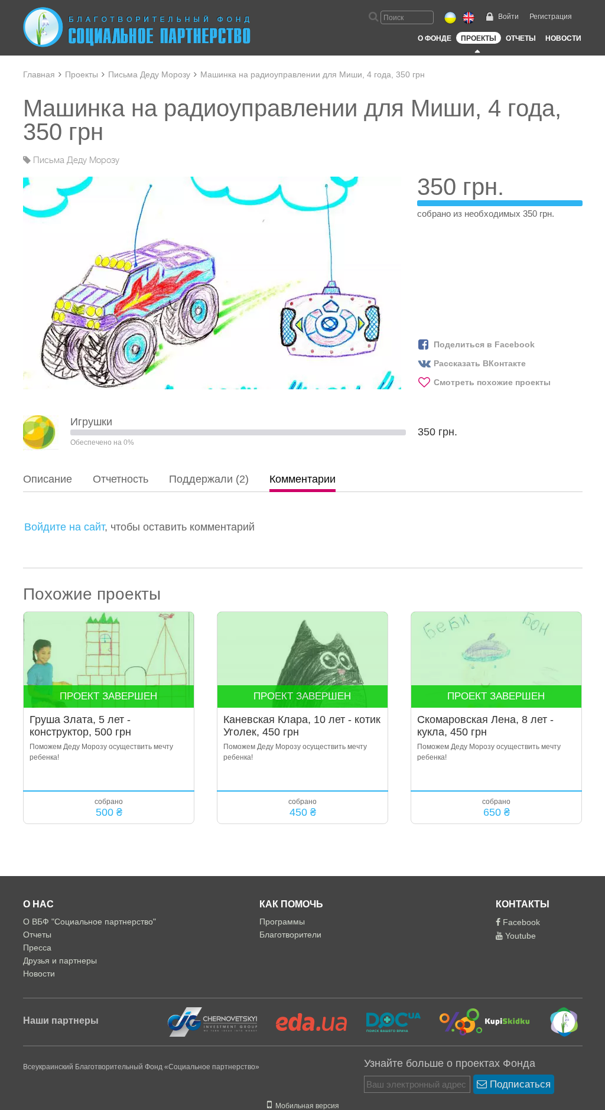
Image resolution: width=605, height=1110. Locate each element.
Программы (282, 921)
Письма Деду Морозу (149, 74)
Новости (563, 38)
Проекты (478, 38)
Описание (47, 479)
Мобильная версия (305, 1106)
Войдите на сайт (64, 527)
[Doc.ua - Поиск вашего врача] (386, 1021)
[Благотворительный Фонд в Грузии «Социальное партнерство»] (556, 1021)
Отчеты (521, 38)
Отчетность (120, 479)
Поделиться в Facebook (484, 344)
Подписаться (519, 1084)
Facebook (520, 922)
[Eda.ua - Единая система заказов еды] (304, 1021)
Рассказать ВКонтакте (480, 363)
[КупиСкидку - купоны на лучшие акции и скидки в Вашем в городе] (478, 1021)
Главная (39, 74)
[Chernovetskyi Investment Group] (211, 1021)
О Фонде (434, 38)
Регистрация (550, 16)
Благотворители (290, 934)
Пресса (37, 947)
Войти (508, 16)
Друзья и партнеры (60, 960)
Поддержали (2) (209, 479)
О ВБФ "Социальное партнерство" (89, 921)
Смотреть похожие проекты (492, 382)
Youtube (519, 935)
